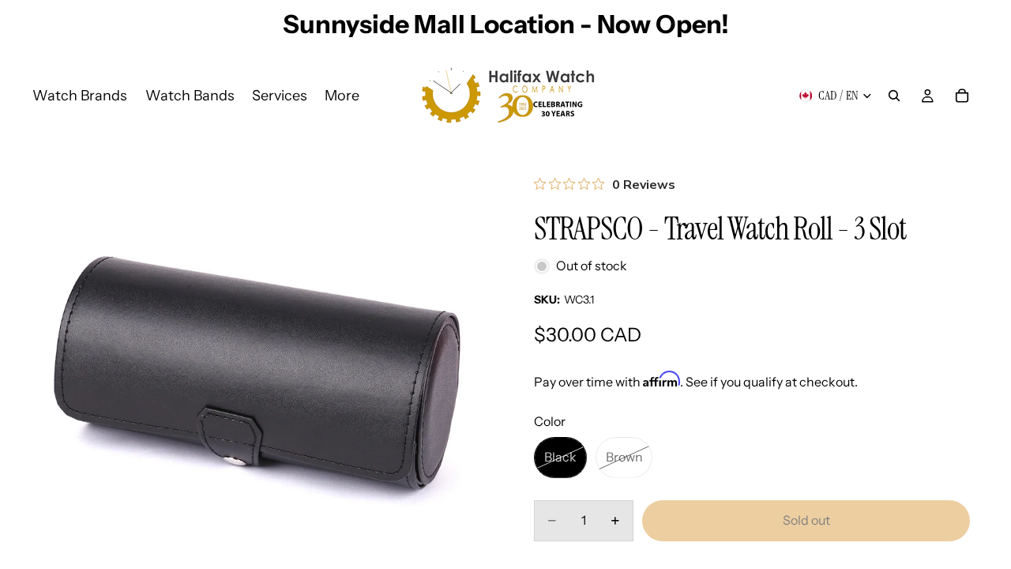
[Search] (894, 95)
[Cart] (962, 95)
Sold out (806, 520)
